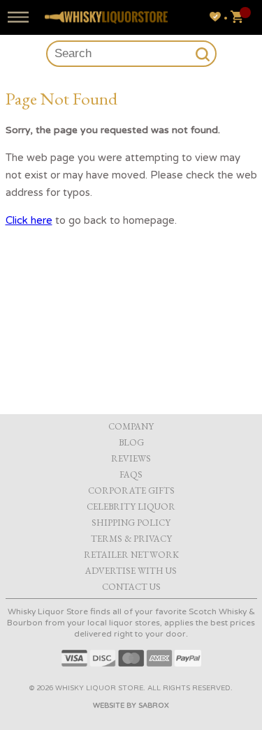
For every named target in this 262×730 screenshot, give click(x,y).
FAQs (131, 474)
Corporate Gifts (131, 490)
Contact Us (131, 586)
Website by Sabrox (131, 705)
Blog (131, 442)
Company (131, 426)
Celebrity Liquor (131, 506)
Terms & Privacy (131, 538)
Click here (29, 220)
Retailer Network (131, 554)
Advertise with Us (131, 570)
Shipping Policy (131, 522)
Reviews (131, 458)
